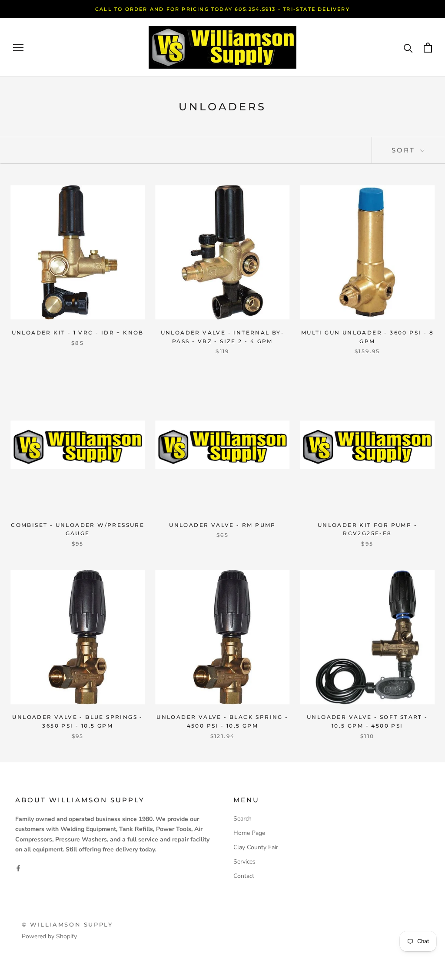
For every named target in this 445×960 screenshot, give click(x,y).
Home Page (249, 833)
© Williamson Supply (67, 924)
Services (244, 861)
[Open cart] (428, 48)
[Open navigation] (18, 47)
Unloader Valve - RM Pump (222, 525)
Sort (405, 150)
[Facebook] (18, 868)
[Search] (408, 47)
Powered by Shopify (49, 936)
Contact (243, 876)
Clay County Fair (255, 847)
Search (242, 818)
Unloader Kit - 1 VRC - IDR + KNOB (78, 332)
